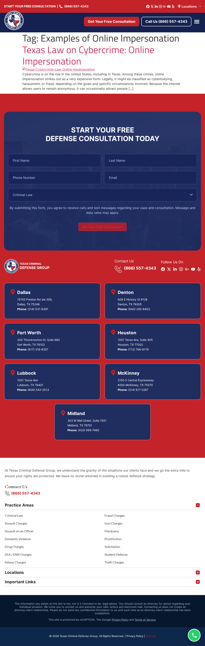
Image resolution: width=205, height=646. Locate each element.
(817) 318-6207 (38, 349)
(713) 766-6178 (138, 349)
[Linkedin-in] (156, 6)
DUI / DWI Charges (18, 554)
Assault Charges (16, 523)
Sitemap (151, 636)
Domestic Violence (18, 539)
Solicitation (112, 546)
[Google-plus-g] (164, 6)
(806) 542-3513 (38, 389)
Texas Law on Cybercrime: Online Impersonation (88, 55)
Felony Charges (15, 562)
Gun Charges (114, 523)
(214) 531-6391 (38, 309)
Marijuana (112, 531)
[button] (197, 21)
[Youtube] (169, 6)
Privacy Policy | (136, 636)
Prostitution (113, 539)
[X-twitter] (152, 6)
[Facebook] (148, 6)
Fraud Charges (115, 515)
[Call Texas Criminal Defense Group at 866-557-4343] (194, 635)
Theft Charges (114, 562)
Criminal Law (14, 515)
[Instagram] (160, 6)
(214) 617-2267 (138, 389)
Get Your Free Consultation (102, 227)
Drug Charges (14, 546)
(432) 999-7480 (88, 430)
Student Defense (116, 554)
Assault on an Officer (19, 531)
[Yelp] (173, 6)
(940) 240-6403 (139, 309)
